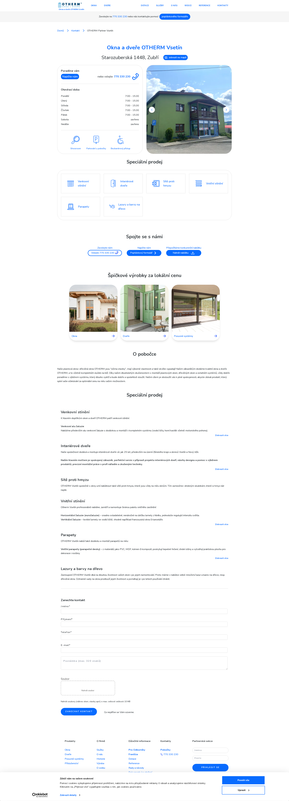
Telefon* (66, 632)
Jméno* (65, 606)
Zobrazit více (221, 435)
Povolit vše (243, 780)
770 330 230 (119, 16)
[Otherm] (70, 5)
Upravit (242, 790)
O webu (101, 768)
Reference (204, 5)
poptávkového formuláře (175, 16)
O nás (174, 5)
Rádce (188, 5)
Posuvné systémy (74, 759)
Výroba (100, 763)
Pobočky (165, 750)
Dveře (107, 5)
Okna (94, 5)
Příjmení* (67, 619)
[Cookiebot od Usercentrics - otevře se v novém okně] (40, 795)
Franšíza (133, 754)
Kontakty (223, 5)
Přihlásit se (210, 767)
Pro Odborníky (137, 750)
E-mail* (65, 645)
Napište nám (70, 76)
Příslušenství (71, 763)
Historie (101, 759)
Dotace (145, 5)
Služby (160, 5)
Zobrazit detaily (68, 795)
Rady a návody (136, 768)
